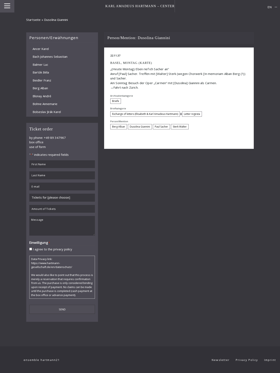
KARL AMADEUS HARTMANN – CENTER (140, 6)
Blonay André (42, 96)
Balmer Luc (40, 64)
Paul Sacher (161, 126)
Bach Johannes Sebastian (50, 56)
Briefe (115, 101)
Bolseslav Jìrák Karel (47, 112)
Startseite (33, 20)
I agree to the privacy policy (52, 249)
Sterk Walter (180, 126)
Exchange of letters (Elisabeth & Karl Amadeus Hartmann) (145, 114)
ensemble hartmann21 (42, 360)
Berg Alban (40, 88)
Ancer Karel (41, 48)
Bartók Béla (41, 72)
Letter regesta (192, 114)
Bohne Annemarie (45, 104)
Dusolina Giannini (140, 126)
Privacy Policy (247, 360)
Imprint (270, 360)
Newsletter (221, 360)
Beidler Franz (42, 80)
